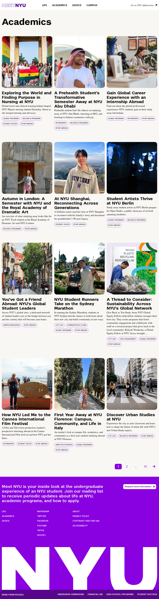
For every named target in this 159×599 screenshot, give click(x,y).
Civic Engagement (128, 339)
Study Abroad (27, 124)
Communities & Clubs (76, 325)
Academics (59, 5)
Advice (76, 5)
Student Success (147, 594)
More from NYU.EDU (13, 594)
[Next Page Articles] (154, 466)
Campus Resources (11, 325)
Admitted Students (64, 445)
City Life (59, 325)
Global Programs (11, 119)
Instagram (43, 511)
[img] (27, 62)
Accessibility (80, 525)
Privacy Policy (81, 516)
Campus (91, 5)
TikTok (40, 530)
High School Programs (120, 594)
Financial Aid (95, 594)
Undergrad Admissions (71, 594)
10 (145, 466)
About (76, 511)
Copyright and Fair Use (86, 521)
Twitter (41, 516)
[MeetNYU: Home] (14, 5)
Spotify (41, 535)
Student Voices (10, 124)
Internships (61, 123)
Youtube (42, 525)
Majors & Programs (31, 119)
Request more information (138, 486)
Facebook (42, 521)
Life (44, 5)
